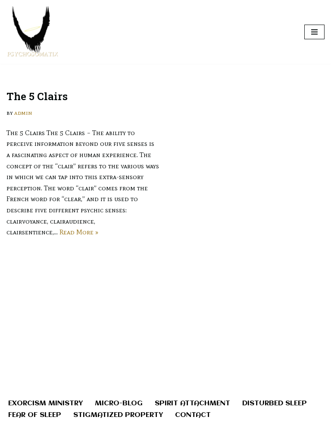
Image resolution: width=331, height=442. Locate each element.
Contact (193, 415)
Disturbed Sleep (274, 403)
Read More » (78, 232)
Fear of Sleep (34, 415)
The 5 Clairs (37, 96)
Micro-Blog (119, 403)
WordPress (195, 433)
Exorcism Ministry (45, 403)
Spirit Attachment (192, 403)
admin (23, 113)
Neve (126, 433)
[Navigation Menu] (314, 32)
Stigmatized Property (118, 415)
